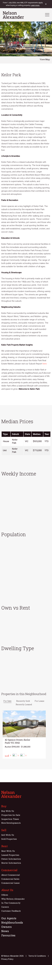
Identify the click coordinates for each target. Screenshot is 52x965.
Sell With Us (7, 835)
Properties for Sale (10, 815)
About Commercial (10, 875)
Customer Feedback (11, 911)
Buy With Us (7, 811)
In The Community (10, 902)
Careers (5, 906)
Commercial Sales (10, 879)
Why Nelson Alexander (13, 898)
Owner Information (11, 858)
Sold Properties (9, 839)
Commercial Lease (10, 883)
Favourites (8, 935)
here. (45, 363)
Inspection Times (10, 819)
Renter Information (11, 863)
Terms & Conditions (37, 956)
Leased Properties (10, 855)
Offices (4, 894)
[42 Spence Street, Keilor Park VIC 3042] (24, 735)
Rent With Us (8, 851)
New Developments (11, 823)
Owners (6, 926)
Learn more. (35, 5)
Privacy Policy (7, 959)
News (5, 931)
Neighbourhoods (12, 922)
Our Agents (8, 918)
